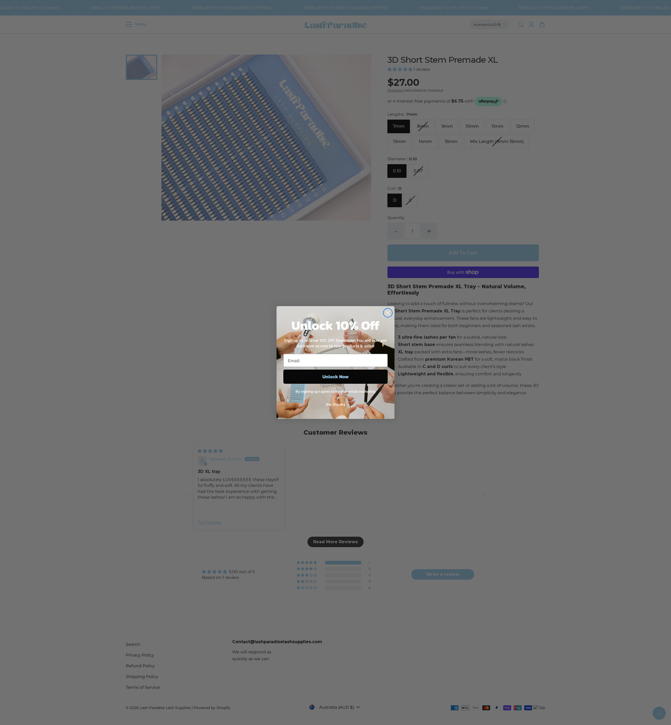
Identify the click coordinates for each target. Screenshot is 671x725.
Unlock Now (335, 376)
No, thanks (335, 404)
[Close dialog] (387, 312)
